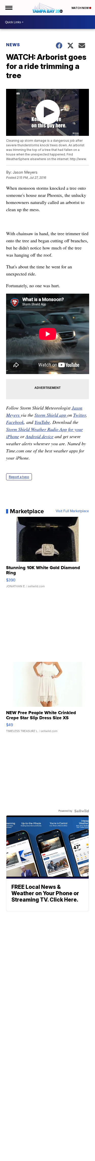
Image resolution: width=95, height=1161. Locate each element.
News (13, 44)
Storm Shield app (50, 415)
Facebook (15, 422)
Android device (39, 436)
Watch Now (80, 7)
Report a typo (19, 477)
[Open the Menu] (8, 7)
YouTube (42, 422)
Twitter (79, 415)
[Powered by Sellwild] (81, 811)
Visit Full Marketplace (72, 511)
